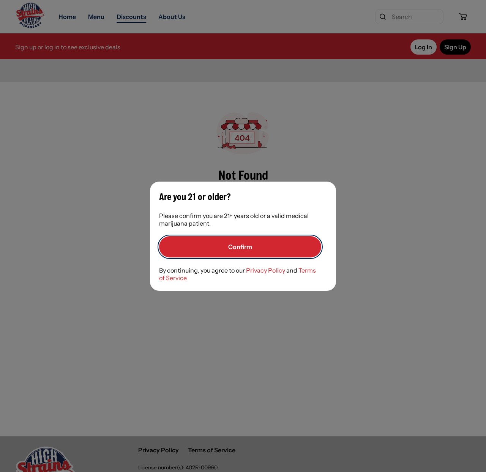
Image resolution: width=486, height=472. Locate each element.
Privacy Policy (265, 270)
